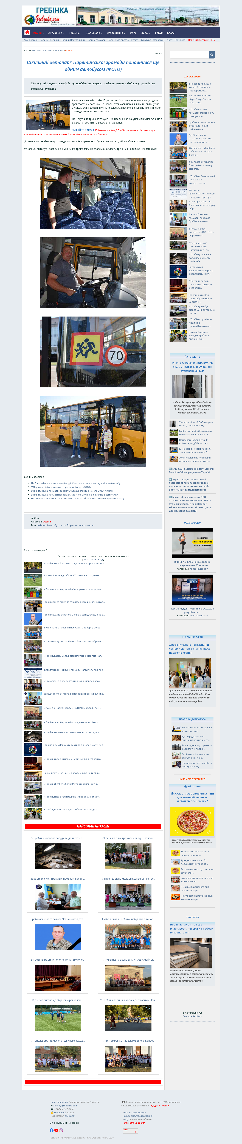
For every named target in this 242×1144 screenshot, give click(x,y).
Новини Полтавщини (73, 39)
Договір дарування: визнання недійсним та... (196, 738)
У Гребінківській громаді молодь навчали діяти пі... (72, 722)
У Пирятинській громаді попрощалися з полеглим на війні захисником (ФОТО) (74, 494)
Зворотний (60, 1112)
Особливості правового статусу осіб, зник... (195, 756)
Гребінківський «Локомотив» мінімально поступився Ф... (195, 432)
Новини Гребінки (49, 39)
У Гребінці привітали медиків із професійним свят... (72, 796)
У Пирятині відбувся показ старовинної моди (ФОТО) (61, 487)
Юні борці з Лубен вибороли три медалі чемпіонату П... (195, 450)
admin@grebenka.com (65, 1105)
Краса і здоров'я (199, 568)
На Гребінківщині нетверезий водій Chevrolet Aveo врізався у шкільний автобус (76, 483)
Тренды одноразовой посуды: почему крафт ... (194, 862)
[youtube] (56, 1131)
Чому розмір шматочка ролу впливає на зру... (197, 897)
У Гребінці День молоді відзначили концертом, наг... (73, 655)
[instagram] (61, 1131)
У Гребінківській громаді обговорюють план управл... (74, 589)
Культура (145, 39)
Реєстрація (90, 559)
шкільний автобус (48, 525)
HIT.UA (125, 1130)
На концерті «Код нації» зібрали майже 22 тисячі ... (72, 772)
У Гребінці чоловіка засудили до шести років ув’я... (72, 732)
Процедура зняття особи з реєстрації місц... (197, 764)
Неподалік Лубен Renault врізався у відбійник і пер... (194, 441)
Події (110, 39)
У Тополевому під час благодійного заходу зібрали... (73, 641)
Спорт (169, 39)
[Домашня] (26, 33)
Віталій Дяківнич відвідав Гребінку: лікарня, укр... (71, 809)
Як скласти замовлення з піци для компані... (195, 853)
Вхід (100, 559)
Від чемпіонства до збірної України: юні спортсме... (72, 575)
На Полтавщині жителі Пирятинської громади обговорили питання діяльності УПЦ (77, 498)
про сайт (70, 1115)
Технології (180, 39)
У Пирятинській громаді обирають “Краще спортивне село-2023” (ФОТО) (71, 490)
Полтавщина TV (199, 615)
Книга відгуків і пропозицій (138, 1115)
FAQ (126, 1119)
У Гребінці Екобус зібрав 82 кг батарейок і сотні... (71, 783)
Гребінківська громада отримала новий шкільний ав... (74, 601)
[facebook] (52, 1131)
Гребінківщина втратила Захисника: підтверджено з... (74, 614)
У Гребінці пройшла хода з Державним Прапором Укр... (75, 563)
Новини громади (96, 39)
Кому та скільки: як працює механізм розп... (197, 729)
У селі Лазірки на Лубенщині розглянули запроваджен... (195, 459)
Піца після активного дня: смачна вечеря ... (195, 888)
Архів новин (31, 39)
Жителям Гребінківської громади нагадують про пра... (74, 669)
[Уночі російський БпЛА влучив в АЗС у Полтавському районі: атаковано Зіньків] (192, 397)
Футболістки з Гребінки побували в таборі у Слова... (73, 627)
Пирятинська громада (80, 525)
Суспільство (122, 39)
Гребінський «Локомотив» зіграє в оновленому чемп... (74, 744)
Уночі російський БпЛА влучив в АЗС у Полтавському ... (196, 424)
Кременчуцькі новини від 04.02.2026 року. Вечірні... (192, 610)
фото (63, 525)
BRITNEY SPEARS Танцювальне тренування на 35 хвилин (192, 563)
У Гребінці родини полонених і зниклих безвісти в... (72, 758)
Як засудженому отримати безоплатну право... (197, 747)
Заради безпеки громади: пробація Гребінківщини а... (74, 693)
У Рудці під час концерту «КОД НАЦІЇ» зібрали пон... (72, 707)
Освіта (134, 39)
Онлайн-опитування (135, 1112)
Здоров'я (158, 39)
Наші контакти (59, 1102)
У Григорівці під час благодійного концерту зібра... (72, 681)
